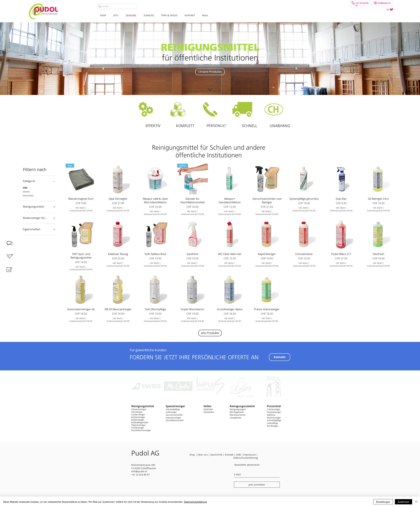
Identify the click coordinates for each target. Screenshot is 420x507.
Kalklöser (271, 415)
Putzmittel (274, 406)
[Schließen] (416, 501)
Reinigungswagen (238, 409)
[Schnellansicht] (118, 179)
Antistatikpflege (173, 409)
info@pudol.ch (383, 3)
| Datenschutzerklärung (245, 456)
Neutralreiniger (274, 412)
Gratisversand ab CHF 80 (81, 210)
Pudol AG (145, 453)
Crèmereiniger (273, 409)
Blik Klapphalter (237, 412)
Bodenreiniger (137, 419)
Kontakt (229, 454)
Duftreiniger (171, 412)
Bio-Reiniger (272, 426)
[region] (13, 273)
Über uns (203, 454)
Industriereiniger (173, 417)
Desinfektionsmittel (174, 420)
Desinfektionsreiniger (141, 430)
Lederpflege (272, 423)
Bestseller (28, 195)
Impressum (249, 454)
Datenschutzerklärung (195, 501)
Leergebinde (235, 417)
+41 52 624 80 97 (140, 474)
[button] (390, 8)
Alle (25, 187)
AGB (238, 454)
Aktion (26, 191)
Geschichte (216, 454)
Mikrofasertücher (238, 415)
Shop (192, 454)
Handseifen (208, 412)
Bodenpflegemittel (139, 422)
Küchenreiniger (138, 417)
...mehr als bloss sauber (49, 14)
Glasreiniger (137, 412)
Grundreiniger (137, 427)
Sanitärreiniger (138, 414)
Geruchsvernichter (174, 415)
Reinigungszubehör (242, 406)
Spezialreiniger (175, 406)
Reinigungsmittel (142, 406)
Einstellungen (383, 501)
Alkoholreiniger (274, 417)
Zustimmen (403, 501)
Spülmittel (208, 409)
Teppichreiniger (138, 425)
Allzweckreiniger (138, 409)
